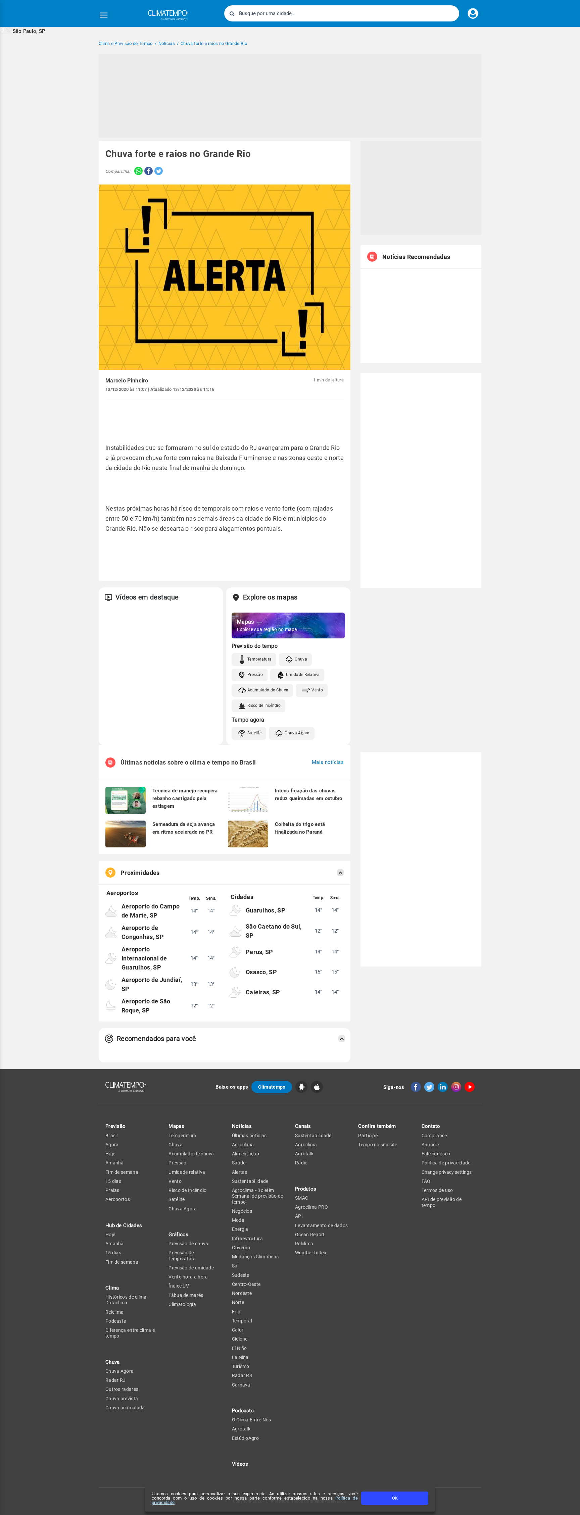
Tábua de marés (185, 1295)
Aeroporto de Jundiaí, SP (152, 984)
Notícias (242, 1126)
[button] (22, 30)
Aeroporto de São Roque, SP (146, 1006)
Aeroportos (117, 1199)
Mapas (176, 1126)
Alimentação (245, 1153)
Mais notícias (328, 762)
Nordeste (242, 1293)
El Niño (239, 1348)
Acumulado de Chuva (267, 690)
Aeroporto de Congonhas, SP (143, 932)
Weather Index (310, 1252)
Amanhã (114, 1162)
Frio (236, 1311)
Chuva (301, 659)
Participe (368, 1135)
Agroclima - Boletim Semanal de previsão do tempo (258, 1196)
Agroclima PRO (311, 1207)
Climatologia (182, 1304)
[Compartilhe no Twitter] (158, 171)
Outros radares (121, 1389)
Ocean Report (310, 1234)
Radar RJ (115, 1380)
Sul (235, 1265)
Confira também (377, 1126)
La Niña (240, 1357)
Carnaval (241, 1385)
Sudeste (240, 1275)
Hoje (110, 1153)
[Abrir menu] (104, 15)
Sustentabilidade (250, 1181)
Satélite (254, 733)
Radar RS (242, 1375)
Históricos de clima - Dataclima (127, 1299)
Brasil (111, 1135)
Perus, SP (259, 951)
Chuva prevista (121, 1398)
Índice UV (178, 1286)
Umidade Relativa (303, 674)
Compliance (434, 1135)
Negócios (242, 1211)
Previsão (115, 1126)
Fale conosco (436, 1153)
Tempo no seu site (377, 1144)
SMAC (301, 1198)
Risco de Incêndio (264, 705)
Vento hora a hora (188, 1276)
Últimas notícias (249, 1135)
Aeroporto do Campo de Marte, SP (151, 911)
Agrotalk (241, 1428)
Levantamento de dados (321, 1225)
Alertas (239, 1172)
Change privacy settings (447, 1172)
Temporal (242, 1320)
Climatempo (271, 1087)
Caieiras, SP (263, 992)
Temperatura (259, 659)
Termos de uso (437, 1190)
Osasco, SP (261, 972)
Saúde (239, 1162)
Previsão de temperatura (182, 1255)
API (299, 1216)
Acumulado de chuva (191, 1153)
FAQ (426, 1181)
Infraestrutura (247, 1238)
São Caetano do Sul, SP (274, 931)
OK (395, 1498)
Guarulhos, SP (265, 910)
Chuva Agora (297, 733)
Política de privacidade (446, 1162)
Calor (238, 1330)
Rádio (301, 1162)
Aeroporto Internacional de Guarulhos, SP (144, 958)
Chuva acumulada (125, 1407)
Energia (240, 1229)
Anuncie (430, 1144)
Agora (112, 1144)
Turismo (240, 1366)
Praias (112, 1190)
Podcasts (115, 1321)
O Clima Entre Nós (251, 1419)
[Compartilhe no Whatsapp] (137, 171)
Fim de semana (121, 1172)
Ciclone (240, 1339)
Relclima (114, 1312)
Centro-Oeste (246, 1284)
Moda (238, 1220)
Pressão (255, 674)
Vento (317, 690)
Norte (238, 1302)
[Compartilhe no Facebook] (148, 171)
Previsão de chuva (188, 1243)
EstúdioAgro (245, 1438)
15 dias (113, 1181)
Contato (431, 1126)
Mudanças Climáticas (255, 1256)
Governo (241, 1247)
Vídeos (240, 1464)
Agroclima (243, 1144)
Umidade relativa (186, 1172)
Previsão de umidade (191, 1267)
